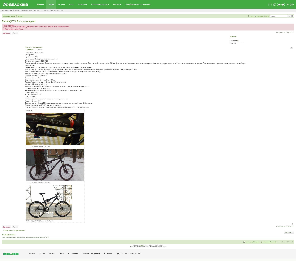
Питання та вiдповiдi (100, 4)
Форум (51, 4)
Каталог (61, 4)
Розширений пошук (292, 16)
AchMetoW (233, 36)
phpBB (142, 245)
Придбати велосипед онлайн (137, 4)
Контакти (117, 4)
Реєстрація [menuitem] (260, 16)
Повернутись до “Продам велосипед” (14, 230)
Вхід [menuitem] (267, 16)
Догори (292, 224)
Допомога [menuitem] (20, 16)
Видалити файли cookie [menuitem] (269, 242)
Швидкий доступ (10, 16)
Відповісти (6, 33)
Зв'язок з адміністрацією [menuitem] (252, 242)
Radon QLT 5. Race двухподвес (19, 21)
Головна (40, 4)
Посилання (82, 4)
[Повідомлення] (25, 49)
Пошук (288, 16)
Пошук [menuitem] (252, 16)
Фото (71, 4)
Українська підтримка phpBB (158, 246)
